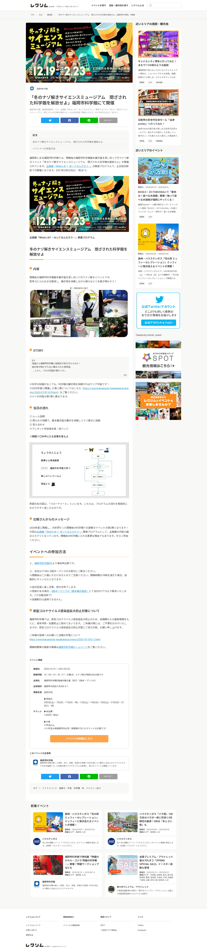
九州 (150, 82)
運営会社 (29, 935)
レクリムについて (33, 925)
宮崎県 (142, 141)
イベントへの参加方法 (44, 148)
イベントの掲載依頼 (71, 925)
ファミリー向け (93, 788)
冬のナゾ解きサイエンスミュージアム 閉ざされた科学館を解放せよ (68, 142)
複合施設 (159, 82)
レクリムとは (137, 5)
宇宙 (69, 788)
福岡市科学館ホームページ (73, 647)
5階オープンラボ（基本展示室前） (70, 591)
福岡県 (142, 82)
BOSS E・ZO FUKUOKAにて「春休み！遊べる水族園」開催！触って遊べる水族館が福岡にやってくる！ (157, 196)
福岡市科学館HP (43, 563)
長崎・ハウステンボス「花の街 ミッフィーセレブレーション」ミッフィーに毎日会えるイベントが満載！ (157, 262)
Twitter (141, 925)
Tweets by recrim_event (148, 335)
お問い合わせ (31, 930)
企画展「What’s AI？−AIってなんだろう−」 (69, 166)
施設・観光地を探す (118, 5)
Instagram (142, 930)
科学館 (77, 788)
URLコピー (108, 120)
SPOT (102, 925)
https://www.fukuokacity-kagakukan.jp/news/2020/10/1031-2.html (65, 639)
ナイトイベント (49, 788)
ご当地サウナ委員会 (108, 930)
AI (83, 788)
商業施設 (159, 141)
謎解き (62, 788)
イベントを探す (98, 5)
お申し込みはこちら (79, 738)
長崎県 (142, 283)
